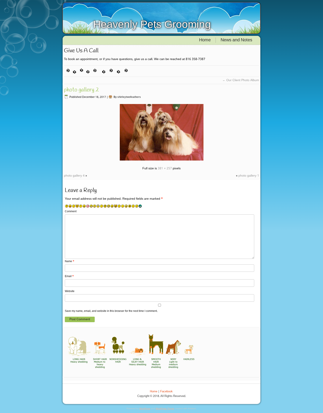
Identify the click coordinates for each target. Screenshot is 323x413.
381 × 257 (165, 168)
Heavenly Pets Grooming (152, 24)
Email (69, 276)
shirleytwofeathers (129, 97)
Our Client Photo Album (240, 80)
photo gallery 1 (248, 175)
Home (205, 40)
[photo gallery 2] (161, 161)
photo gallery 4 (74, 175)
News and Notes (236, 40)
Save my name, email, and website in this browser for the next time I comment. (111, 311)
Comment (70, 211)
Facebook (166, 391)
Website (69, 291)
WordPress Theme (165, 408)
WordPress (144, 408)
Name (69, 261)
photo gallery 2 (81, 90)
